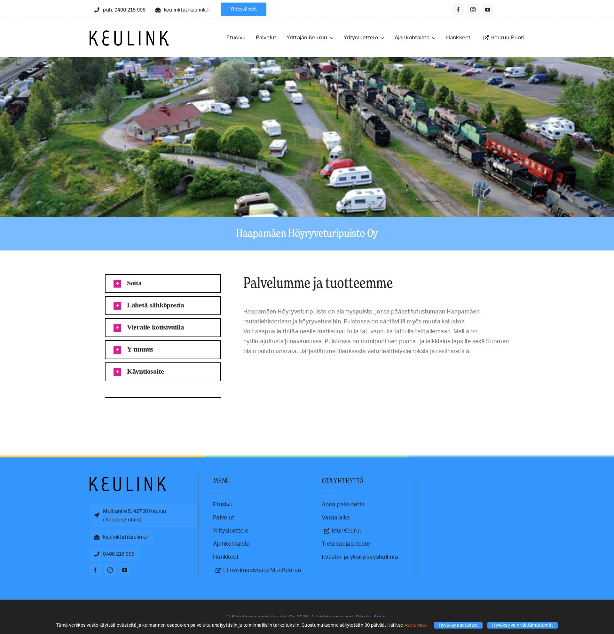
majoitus (148, 414)
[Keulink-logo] (128, 479)
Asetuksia (415, 625)
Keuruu (137, 414)
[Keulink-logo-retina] (129, 33)
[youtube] (487, 9)
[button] (163, 283)
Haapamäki (124, 414)
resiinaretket (163, 414)
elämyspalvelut (106, 414)
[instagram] (473, 9)
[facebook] (458, 9)
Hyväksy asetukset (458, 625)
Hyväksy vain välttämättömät (522, 625)
